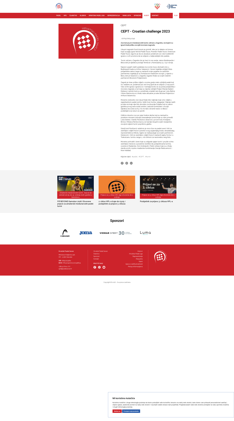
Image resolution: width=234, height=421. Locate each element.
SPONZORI (137, 15)
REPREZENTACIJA (113, 15)
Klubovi (140, 251)
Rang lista (139, 259)
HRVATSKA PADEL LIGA (97, 15)
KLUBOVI (83, 15)
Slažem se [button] (117, 411)
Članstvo (96, 254)
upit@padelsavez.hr (65, 269)
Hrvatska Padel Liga (136, 254)
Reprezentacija (138, 256)
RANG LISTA (127, 15)
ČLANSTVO (73, 15)
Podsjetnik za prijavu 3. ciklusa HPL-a (156, 201)
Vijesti (141, 261)
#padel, (135, 157)
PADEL (58, 15)
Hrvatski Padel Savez (100, 251)
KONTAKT (155, 15)
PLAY (176, 15)
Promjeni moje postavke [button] (131, 411)
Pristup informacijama (135, 266)
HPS (65, 15)
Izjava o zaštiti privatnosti (134, 264)
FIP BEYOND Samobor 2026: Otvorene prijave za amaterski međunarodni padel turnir (75, 203)
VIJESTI (146, 15)
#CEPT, (141, 157)
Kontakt (96, 259)
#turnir (148, 157)
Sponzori (96, 256)
